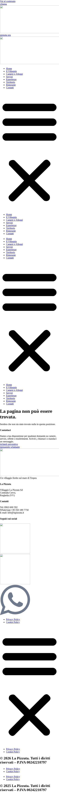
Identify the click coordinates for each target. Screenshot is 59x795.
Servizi (9, 76)
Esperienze (11, 79)
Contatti (10, 87)
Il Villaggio (11, 71)
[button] (29, 151)
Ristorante (11, 85)
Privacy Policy (13, 619)
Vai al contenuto (7, 1)
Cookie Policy (13, 622)
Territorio (10, 82)
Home (9, 68)
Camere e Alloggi (14, 74)
